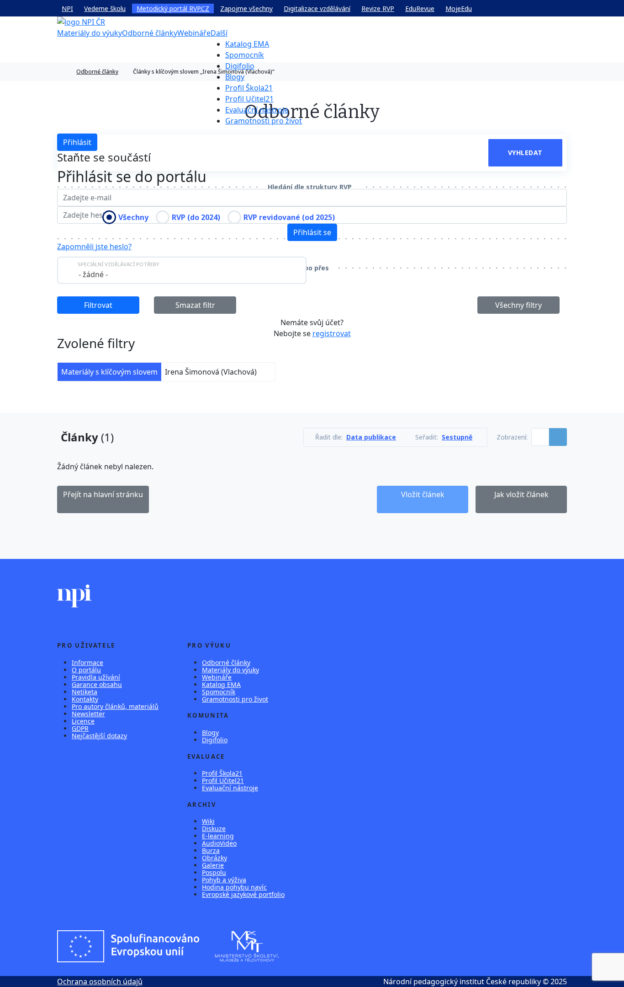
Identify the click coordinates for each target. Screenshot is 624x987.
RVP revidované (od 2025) (289, 217)
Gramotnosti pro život (263, 121)
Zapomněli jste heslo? (94, 246)
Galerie (213, 865)
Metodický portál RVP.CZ (173, 8)
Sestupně (457, 437)
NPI (67, 8)
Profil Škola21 (249, 88)
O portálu (86, 669)
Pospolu (214, 872)
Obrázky (214, 857)
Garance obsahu (97, 684)
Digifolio (239, 66)
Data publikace (371, 437)
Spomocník (244, 55)
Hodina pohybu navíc (234, 887)
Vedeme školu (105, 8)
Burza (211, 850)
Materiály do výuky (89, 33)
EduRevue (419, 8)
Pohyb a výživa (224, 879)
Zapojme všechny (246, 8)
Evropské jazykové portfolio (243, 894)
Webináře (194, 33)
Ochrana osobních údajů (100, 981)
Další (219, 33)
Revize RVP (377, 8)
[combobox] (182, 270)
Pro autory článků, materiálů (115, 706)
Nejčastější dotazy (99, 735)
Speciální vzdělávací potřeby (118, 264)
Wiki (208, 821)
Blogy (234, 77)
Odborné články (149, 33)
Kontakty (85, 699)
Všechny (133, 217)
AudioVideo (219, 843)
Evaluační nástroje (256, 110)
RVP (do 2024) (196, 217)
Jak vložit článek (521, 494)
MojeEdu (458, 8)
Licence (83, 721)
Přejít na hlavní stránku (103, 494)
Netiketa (84, 691)
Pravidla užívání (96, 677)
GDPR (80, 728)
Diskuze (214, 828)
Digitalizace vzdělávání (317, 8)
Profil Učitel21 (249, 99)
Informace (87, 662)
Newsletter (88, 713)
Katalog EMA (247, 44)
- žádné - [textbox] (93, 274)
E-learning (218, 835)
